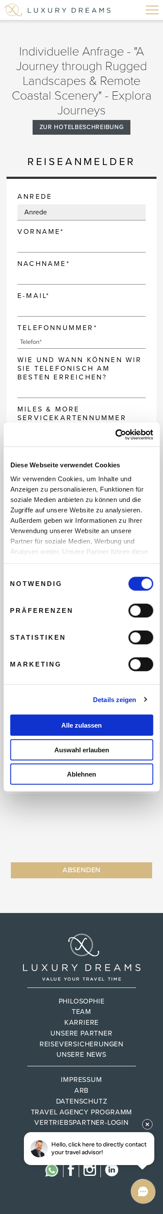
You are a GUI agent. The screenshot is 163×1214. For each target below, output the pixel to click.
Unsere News (81, 1054)
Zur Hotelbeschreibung (82, 127)
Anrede (34, 196)
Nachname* (43, 263)
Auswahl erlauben (81, 749)
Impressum (81, 1079)
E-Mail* (33, 295)
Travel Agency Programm (82, 1112)
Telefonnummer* (57, 328)
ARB (81, 1090)
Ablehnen (81, 774)
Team (81, 1011)
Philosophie (82, 1001)
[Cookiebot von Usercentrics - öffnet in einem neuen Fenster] (116, 434)
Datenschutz (81, 1101)
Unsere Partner (81, 1033)
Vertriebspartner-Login (81, 1122)
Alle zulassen (81, 725)
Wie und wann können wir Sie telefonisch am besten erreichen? (79, 369)
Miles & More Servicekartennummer (71, 413)
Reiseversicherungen (81, 1044)
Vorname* (40, 231)
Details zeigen (114, 699)
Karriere (81, 1022)
